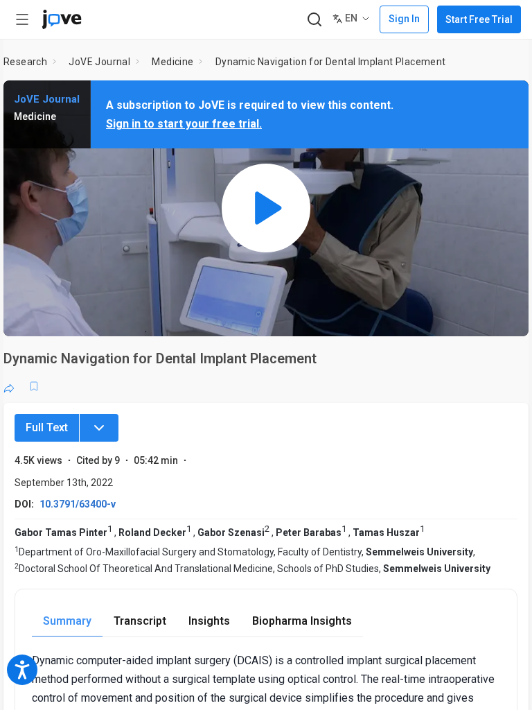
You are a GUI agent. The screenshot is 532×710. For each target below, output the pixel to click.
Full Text (47, 427)
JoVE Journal (99, 61)
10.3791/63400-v (77, 504)
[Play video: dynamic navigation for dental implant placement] (266, 208)
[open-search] (314, 20)
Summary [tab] (67, 620)
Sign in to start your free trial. (184, 123)
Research (25, 61)
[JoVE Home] (62, 19)
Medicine (172, 61)
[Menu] (99, 428)
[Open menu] (22, 19)
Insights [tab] (209, 620)
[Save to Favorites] (33, 386)
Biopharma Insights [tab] (302, 620)
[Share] (9, 386)
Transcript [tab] (140, 620)
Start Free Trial (479, 19)
